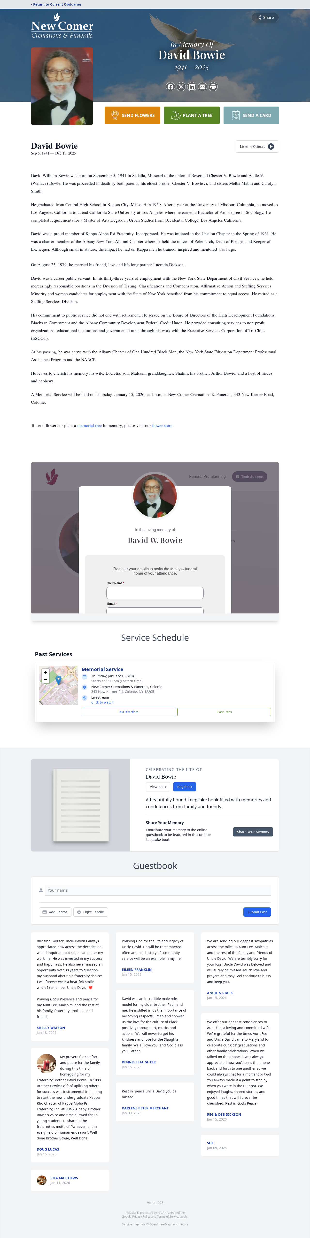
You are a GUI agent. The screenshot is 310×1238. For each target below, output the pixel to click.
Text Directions (128, 712)
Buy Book (184, 786)
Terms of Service (168, 1217)
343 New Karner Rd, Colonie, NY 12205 (122, 691)
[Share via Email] (202, 86)
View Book (158, 786)
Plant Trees (224, 712)
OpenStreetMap (160, 1224)
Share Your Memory (253, 831)
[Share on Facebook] (170, 86)
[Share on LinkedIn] (191, 86)
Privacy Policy (141, 1217)
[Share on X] (181, 86)
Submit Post (257, 912)
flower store (162, 425)
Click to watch (102, 702)
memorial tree (89, 425)
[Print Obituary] (213, 86)
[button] (58, 680)
